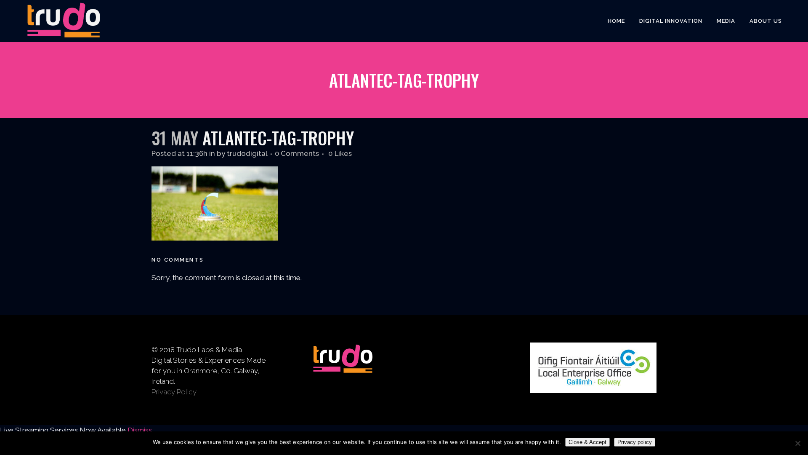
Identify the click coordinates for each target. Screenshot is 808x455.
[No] (797, 443)
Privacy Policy (174, 392)
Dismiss (140, 430)
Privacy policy (634, 442)
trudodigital (247, 153)
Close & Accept (587, 442)
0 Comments (297, 153)
